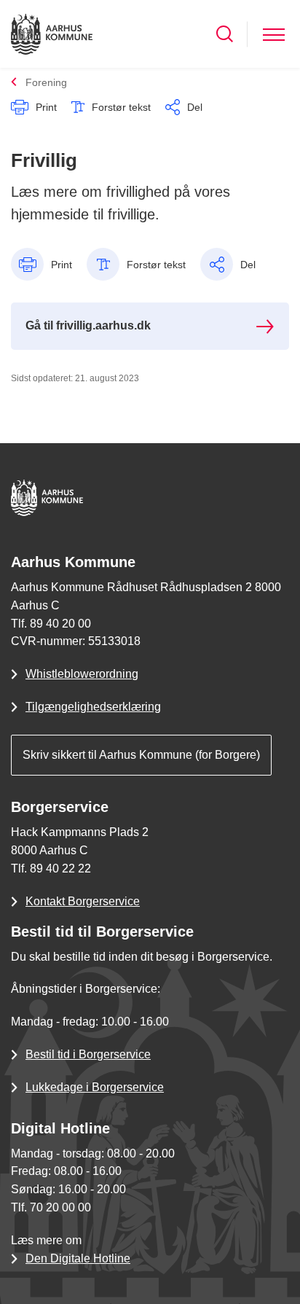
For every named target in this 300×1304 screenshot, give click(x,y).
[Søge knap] (225, 34)
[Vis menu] (273, 34)
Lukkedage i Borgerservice (94, 1087)
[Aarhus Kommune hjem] (51, 34)
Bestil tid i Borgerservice (88, 1054)
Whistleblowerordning (81, 674)
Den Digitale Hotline (77, 1258)
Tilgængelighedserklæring (93, 706)
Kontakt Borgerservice (82, 901)
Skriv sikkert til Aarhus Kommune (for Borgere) (141, 755)
